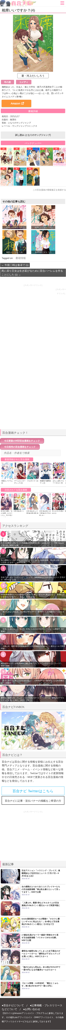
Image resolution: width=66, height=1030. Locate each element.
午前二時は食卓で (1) (15, 265)
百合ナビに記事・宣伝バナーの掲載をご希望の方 (33, 800)
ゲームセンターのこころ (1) (19, 482)
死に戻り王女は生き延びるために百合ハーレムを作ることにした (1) (32, 272)
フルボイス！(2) (32, 481)
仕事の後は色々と (19, 511)
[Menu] (62, 4)
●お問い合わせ (31, 1009)
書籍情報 (21, 258)
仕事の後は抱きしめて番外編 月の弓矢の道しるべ (45, 513)
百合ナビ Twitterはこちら (33, 791)
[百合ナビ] (18, 2)
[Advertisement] (33, 404)
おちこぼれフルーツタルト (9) (58, 482)
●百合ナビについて (13, 1005)
